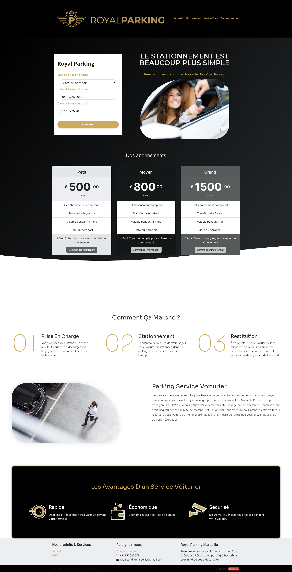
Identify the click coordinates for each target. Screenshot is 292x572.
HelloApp (233, 569)
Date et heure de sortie (72, 103)
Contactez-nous (126, 551)
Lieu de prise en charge (72, 74)
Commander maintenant (82, 249)
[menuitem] (178, 18)
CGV (55, 555)
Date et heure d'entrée (72, 89)
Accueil (57, 551)
